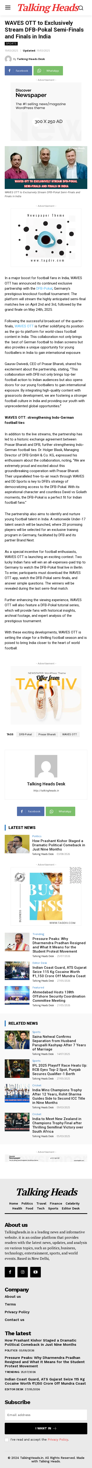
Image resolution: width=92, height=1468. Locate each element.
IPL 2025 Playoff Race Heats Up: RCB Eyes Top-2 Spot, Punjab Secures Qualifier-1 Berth (59, 1069)
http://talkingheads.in (46, 790)
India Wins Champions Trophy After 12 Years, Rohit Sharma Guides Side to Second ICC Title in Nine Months (58, 1096)
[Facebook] (10, 1272)
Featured (38, 987)
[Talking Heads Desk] (9, 59)
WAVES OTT (25, 326)
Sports (11, 43)
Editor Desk (40, 962)
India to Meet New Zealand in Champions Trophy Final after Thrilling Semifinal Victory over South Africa (57, 1125)
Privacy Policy (58, 1439)
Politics (36, 836)
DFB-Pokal (44, 288)
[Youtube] (35, 1272)
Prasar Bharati (47, 734)
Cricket (36, 1085)
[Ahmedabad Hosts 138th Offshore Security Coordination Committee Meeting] (17, 995)
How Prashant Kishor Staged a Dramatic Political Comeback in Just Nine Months (58, 845)
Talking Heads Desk (31, 59)
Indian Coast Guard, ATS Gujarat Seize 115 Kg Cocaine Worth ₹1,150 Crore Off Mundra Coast (60, 971)
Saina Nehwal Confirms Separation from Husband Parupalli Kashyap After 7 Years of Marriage (59, 1043)
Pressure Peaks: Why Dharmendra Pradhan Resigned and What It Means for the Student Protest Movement (59, 945)
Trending (38, 934)
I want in (43, 1428)
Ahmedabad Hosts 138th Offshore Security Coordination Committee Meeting (59, 996)
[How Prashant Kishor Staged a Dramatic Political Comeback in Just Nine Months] (17, 844)
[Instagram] (22, 1272)
